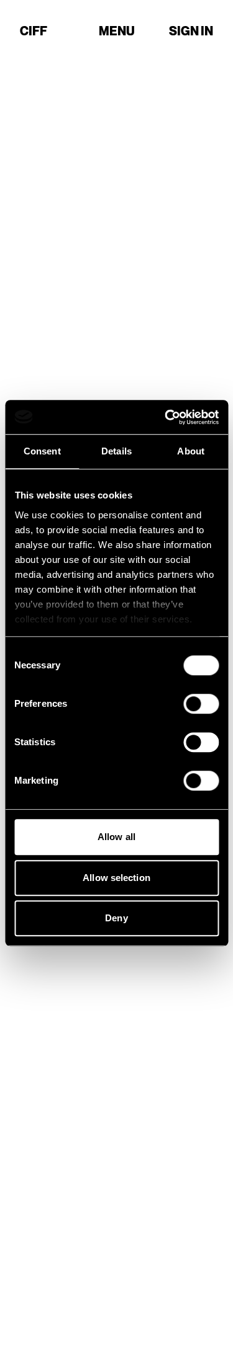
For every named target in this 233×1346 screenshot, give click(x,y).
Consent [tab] (42, 451)
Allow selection (116, 877)
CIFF (33, 31)
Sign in (191, 31)
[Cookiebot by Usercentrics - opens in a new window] (166, 417)
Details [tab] (116, 451)
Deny (116, 918)
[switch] (201, 704)
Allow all (116, 836)
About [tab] (190, 451)
